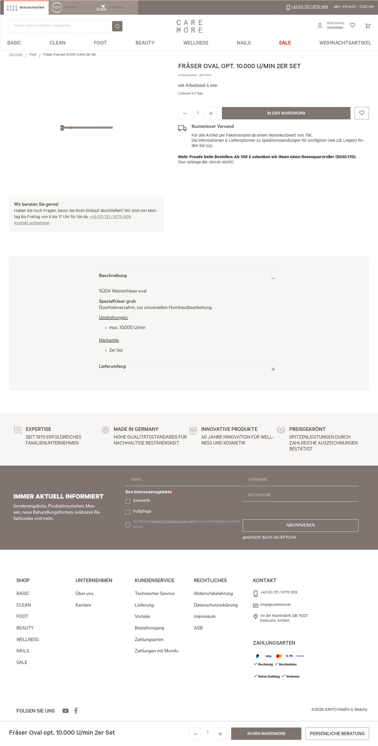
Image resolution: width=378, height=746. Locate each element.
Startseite (16, 55)
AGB (198, 628)
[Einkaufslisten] (352, 26)
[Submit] (117, 26)
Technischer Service (154, 594)
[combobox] (65, 26)
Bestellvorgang (149, 628)
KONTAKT (264, 581)
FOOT (22, 617)
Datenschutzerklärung (216, 605)
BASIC (22, 594)
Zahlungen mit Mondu (156, 651)
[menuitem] (14, 44)
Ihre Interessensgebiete (148, 492)
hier (209, 146)
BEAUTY (25, 628)
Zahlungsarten (149, 640)
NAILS (22, 651)
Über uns (84, 594)
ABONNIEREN (300, 525)
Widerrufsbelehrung (213, 594)
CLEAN (23, 605)
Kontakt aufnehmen (32, 223)
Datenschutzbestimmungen (169, 522)
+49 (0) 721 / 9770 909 (110, 217)
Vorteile (142, 617)
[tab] (187, 278)
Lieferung (144, 605)
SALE (21, 663)
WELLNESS (27, 640)
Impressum (204, 617)
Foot (33, 55)
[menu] (189, 44)
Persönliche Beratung (337, 734)
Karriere (83, 605)
